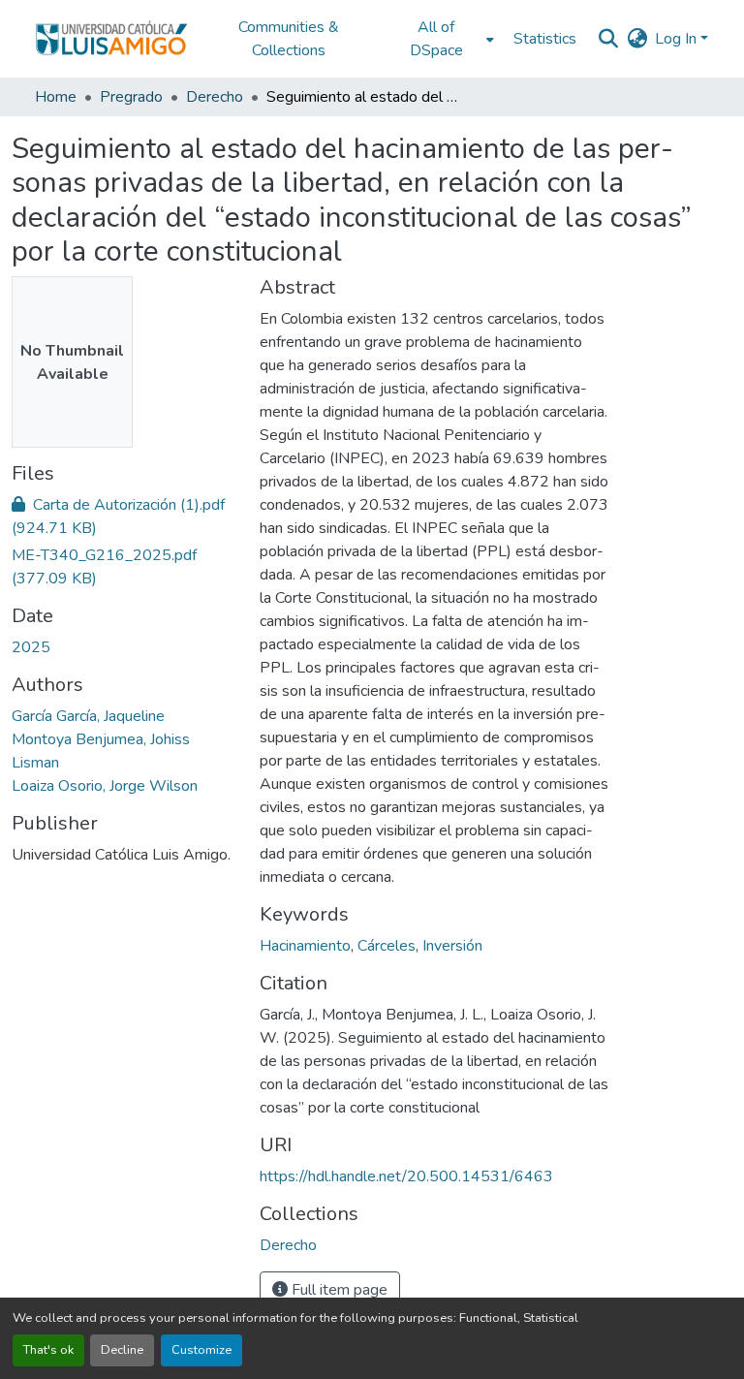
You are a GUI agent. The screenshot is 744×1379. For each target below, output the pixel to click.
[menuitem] (441, 39)
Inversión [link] (452, 945)
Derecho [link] (214, 97)
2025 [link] (31, 647)
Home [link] (56, 97)
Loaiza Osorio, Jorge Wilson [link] (105, 786)
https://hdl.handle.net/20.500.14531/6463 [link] (406, 1176)
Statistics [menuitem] (544, 38)
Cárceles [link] (386, 945)
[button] (111, 38)
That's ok (48, 1350)
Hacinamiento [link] (305, 945)
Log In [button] (677, 38)
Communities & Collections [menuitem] (288, 38)
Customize (201, 1350)
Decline (122, 1350)
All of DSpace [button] (436, 38)
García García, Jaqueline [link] (88, 716)
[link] (124, 516)
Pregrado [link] (131, 97)
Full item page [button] (338, 1290)
